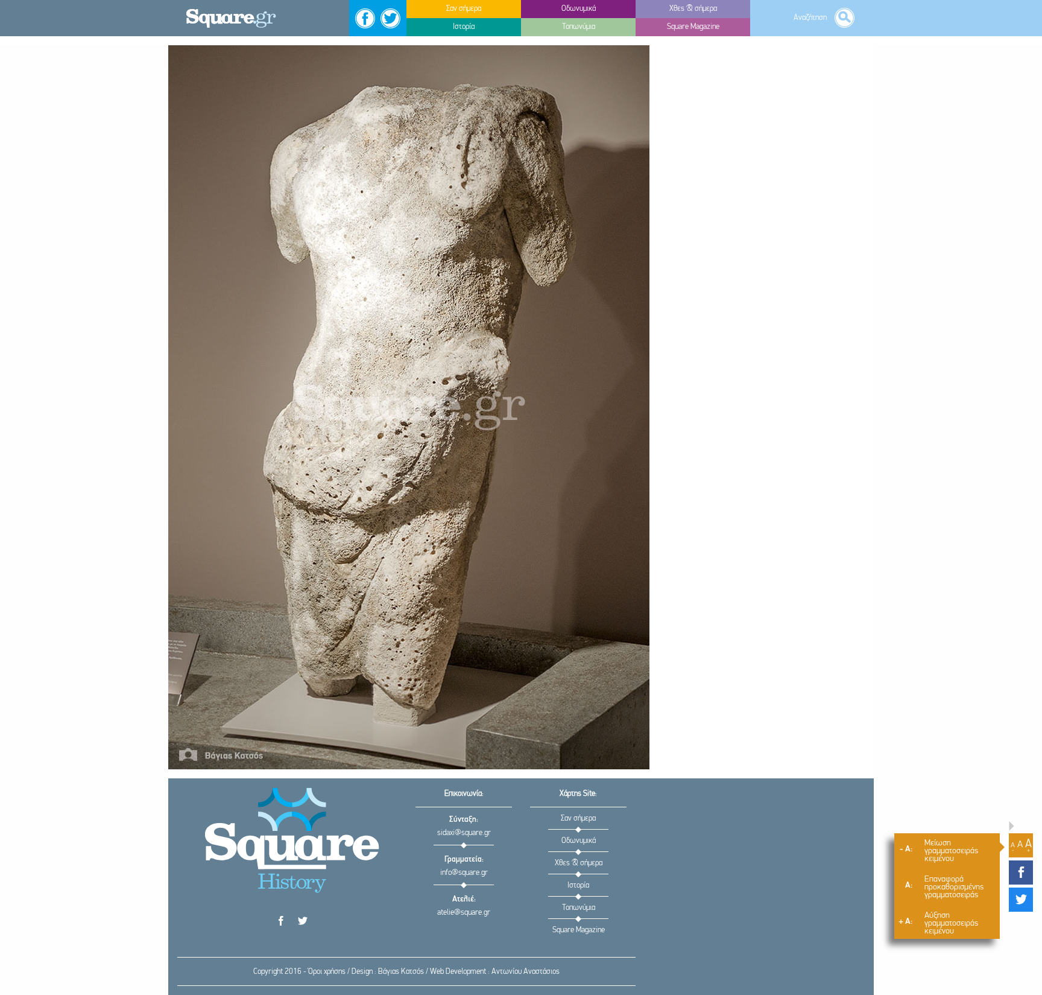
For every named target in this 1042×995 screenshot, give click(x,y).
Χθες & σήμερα (578, 863)
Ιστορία (578, 885)
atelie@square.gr (463, 913)
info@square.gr (464, 873)
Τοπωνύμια (578, 908)
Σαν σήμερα (578, 818)
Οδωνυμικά (578, 841)
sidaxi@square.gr (464, 833)
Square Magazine (578, 930)
